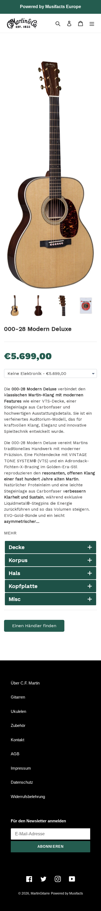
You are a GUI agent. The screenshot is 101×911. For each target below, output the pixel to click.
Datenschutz (22, 782)
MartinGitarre (40, 893)
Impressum (21, 768)
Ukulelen (18, 711)
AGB (15, 754)
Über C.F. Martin (25, 683)
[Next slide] (88, 305)
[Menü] (91, 23)
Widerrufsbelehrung (28, 796)
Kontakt (17, 739)
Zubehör (18, 725)
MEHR (10, 533)
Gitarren (18, 697)
